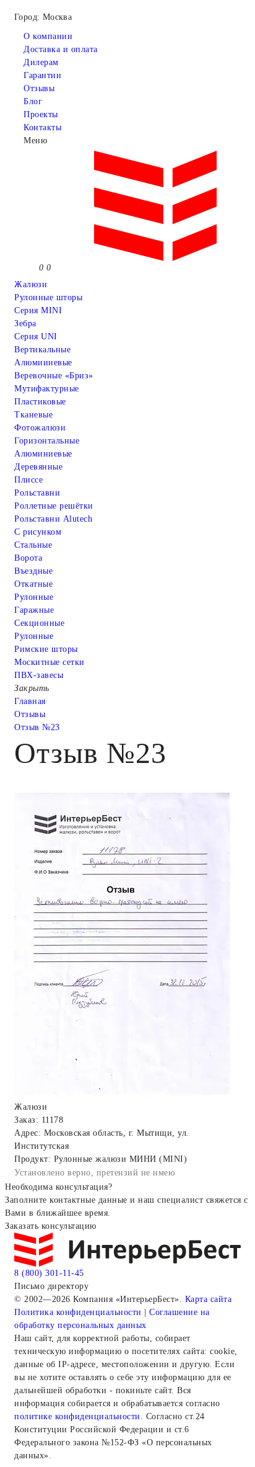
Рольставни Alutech (53, 519)
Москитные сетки (49, 662)
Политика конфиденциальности (78, 1312)
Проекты (41, 114)
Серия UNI (36, 336)
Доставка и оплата (61, 49)
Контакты (42, 127)
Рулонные (33, 597)
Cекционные (39, 623)
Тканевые (33, 414)
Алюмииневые (43, 362)
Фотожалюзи (40, 427)
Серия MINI (38, 310)
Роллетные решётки (53, 506)
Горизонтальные (46, 440)
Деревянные (38, 466)
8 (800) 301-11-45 (49, 1273)
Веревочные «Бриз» (53, 375)
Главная (30, 701)
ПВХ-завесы (38, 675)
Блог (33, 101)
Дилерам (41, 62)
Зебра (25, 323)
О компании (48, 36)
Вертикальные (42, 349)
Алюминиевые (43, 453)
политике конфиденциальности (77, 1416)
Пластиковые (40, 401)
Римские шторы (46, 649)
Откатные (33, 584)
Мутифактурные (46, 388)
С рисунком (37, 532)
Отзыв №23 (37, 727)
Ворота (28, 558)
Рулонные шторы (48, 297)
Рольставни (37, 492)
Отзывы (39, 88)
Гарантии (42, 75)
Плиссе (28, 479)
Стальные (33, 545)
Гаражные (34, 610)
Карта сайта (208, 1299)
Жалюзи (30, 284)
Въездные (33, 571)
